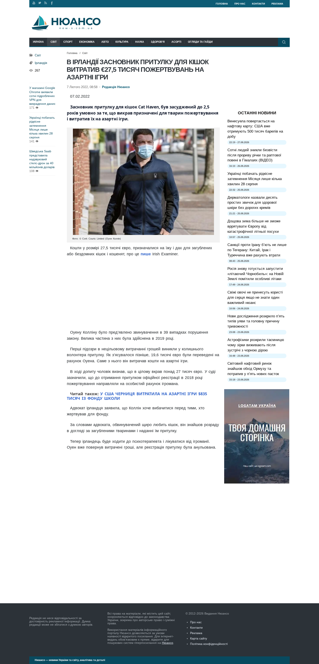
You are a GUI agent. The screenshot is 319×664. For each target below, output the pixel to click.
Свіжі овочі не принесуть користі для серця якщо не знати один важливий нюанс (255, 297)
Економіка (87, 41)
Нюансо (167, 642)
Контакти (258, 3)
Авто (105, 41)
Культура (121, 41)
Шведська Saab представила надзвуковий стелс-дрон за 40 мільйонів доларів (41, 159)
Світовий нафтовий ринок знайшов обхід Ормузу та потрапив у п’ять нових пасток (253, 368)
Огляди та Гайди (200, 41)
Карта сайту (198, 638)
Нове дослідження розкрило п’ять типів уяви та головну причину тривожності (255, 321)
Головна (222, 3)
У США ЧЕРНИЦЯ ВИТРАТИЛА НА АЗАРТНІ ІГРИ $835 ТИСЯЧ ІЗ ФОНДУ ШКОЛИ (137, 396)
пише (146, 254)
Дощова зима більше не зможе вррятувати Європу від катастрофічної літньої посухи (253, 226)
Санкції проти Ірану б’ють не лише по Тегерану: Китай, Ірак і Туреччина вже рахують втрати (256, 250)
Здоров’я (158, 41)
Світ (54, 41)
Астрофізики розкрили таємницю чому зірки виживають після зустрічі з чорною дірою (255, 345)
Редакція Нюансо (116, 87)
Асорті (176, 41)
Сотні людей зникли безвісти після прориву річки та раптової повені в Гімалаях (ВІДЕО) (254, 155)
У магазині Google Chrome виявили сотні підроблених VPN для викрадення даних (42, 95)
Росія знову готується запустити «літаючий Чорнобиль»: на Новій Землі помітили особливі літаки (255, 274)
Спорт (67, 41)
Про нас (239, 3)
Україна (38, 41)
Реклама (277, 3)
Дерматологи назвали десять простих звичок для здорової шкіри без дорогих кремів (252, 202)
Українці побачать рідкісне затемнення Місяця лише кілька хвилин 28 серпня (42, 127)
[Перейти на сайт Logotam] (256, 482)
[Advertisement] (143, 293)
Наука (139, 41)
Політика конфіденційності (209, 644)
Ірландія (41, 63)
